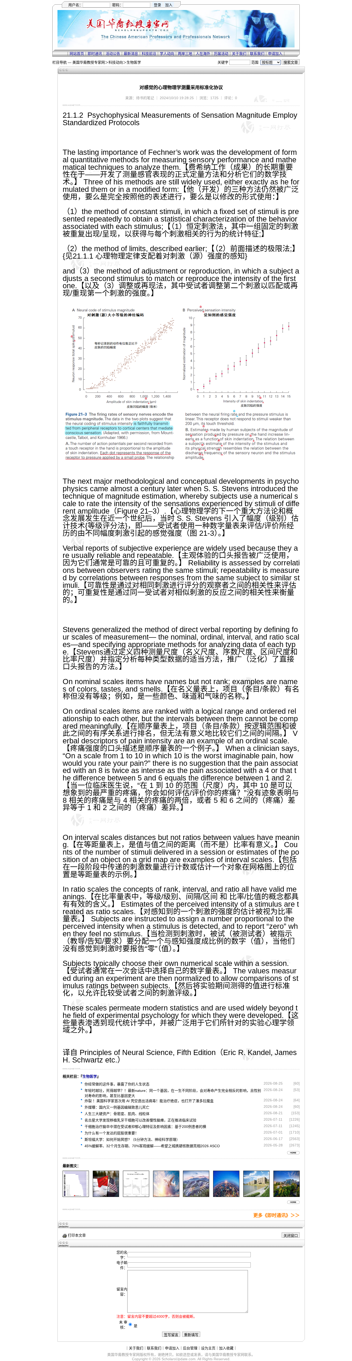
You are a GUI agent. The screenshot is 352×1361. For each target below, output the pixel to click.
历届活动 (221, 54)
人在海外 (203, 54)
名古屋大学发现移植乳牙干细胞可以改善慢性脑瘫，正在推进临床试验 (140, 1120)
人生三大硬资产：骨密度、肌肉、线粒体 (117, 1114)
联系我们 (257, 54)
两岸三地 (185, 54)
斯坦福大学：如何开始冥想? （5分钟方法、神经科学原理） (132, 1139)
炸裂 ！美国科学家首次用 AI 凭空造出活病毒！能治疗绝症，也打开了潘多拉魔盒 (149, 1101)
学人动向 (167, 54)
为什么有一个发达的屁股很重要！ (112, 1133)
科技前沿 (149, 54)
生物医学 (134, 62)
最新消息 (131, 54)
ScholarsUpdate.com (179, 1359)
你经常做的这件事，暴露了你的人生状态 (117, 1084)
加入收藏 (226, 1348)
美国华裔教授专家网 (88, 62)
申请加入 (275, 54)
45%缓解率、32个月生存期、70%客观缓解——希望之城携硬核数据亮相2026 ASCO (152, 1146)
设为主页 (208, 1348)
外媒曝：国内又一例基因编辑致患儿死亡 (117, 1107)
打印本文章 (76, 1235)
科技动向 (115, 62)
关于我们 (239, 54)
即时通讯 (95, 54)
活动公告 (113, 54)
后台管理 (190, 1348)
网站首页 (77, 54)
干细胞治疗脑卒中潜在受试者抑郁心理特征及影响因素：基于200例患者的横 (145, 1127)
